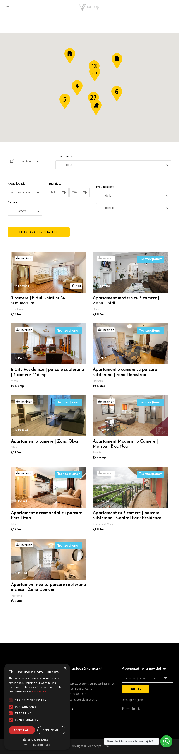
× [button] (65, 668)
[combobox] (25, 161)
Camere (13, 202)
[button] (37, 739)
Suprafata (55, 183)
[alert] (37, 707)
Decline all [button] (51, 730)
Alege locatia (16, 183)
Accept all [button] (22, 730)
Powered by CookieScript (37, 745)
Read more (39, 691)
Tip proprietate (65, 156)
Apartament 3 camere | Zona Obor (45, 441)
